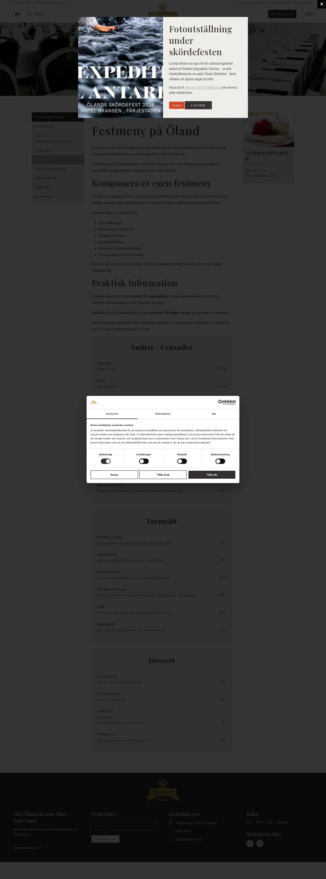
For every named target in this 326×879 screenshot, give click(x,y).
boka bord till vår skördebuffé (203, 87)
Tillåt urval (163, 474)
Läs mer (198, 105)
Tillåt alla (212, 474)
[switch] (144, 461)
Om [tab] (214, 413)
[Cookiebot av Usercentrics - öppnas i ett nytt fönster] (221, 402)
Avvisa (114, 474)
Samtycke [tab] (112, 413)
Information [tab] (163, 413)
